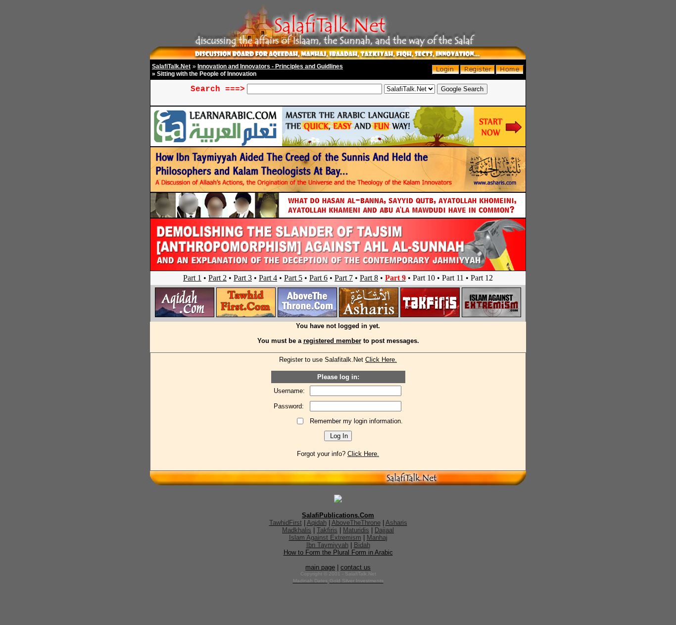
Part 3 (243, 278)
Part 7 (344, 278)
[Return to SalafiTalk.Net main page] (509, 72)
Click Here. (381, 359)
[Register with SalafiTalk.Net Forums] (477, 72)
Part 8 (369, 278)
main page (320, 567)
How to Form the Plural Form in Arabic (338, 552)
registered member (332, 340)
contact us (355, 567)
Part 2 (217, 278)
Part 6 (318, 278)
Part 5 (293, 278)
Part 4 (268, 278)
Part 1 (192, 278)
